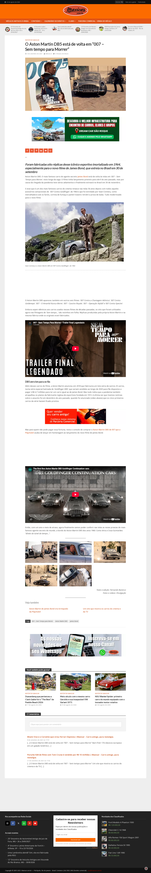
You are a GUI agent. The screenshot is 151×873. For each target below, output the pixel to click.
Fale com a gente (131, 2)
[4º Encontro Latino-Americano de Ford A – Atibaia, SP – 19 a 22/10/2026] (31, 29)
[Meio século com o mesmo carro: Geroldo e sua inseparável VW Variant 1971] (75, 682)
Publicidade (141, 2)
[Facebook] (13, 823)
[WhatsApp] (24, 823)
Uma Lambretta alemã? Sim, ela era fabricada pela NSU (65, 28)
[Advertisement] (75, 286)
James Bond (83, 176)
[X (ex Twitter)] (18, 823)
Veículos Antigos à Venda (17, 21)
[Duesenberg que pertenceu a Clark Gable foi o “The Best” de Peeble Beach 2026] (40, 682)
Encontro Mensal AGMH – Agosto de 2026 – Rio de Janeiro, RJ (136, 28)
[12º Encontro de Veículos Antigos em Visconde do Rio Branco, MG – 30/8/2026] (78, 29)
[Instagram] (7, 823)
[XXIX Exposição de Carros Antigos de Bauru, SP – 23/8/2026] (101, 28)
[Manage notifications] (146, 868)
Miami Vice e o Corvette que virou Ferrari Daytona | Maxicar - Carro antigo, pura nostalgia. (70, 736)
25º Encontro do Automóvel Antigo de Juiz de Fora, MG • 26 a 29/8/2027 (18, 29)
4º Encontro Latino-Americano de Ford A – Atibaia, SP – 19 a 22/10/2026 (41, 29)
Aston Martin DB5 (61, 621)
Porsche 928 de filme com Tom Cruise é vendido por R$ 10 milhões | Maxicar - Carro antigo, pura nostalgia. (73, 756)
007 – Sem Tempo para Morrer (42, 621)
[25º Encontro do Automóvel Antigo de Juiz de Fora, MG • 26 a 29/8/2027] (7, 29)
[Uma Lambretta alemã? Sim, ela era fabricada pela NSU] (54, 28)
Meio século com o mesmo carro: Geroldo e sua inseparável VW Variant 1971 (75, 699)
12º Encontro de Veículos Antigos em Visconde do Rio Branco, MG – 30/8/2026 (88, 29)
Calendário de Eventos (54, 21)
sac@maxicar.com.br (95, 870)
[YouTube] (35, 823)
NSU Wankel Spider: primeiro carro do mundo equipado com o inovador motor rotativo (110, 699)
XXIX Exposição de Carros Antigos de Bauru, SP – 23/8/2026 (112, 28)
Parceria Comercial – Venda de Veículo (95, 21)
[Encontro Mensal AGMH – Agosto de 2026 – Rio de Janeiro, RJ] (124, 28)
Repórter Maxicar (32, 40)
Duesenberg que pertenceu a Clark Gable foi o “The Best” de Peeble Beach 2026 (39, 699)
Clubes (71, 21)
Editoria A (48, 54)
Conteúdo (35, 21)
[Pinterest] (29, 823)
